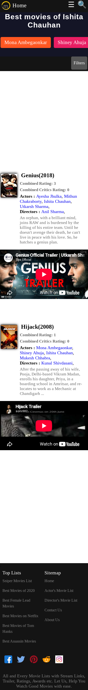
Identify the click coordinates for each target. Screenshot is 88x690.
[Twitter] (21, 659)
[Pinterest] (34, 659)
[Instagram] (59, 659)
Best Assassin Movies (19, 641)
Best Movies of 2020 (18, 590)
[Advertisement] (44, 117)
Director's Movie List (60, 600)
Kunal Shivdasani (57, 363)
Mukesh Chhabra (35, 357)
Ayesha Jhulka (49, 196)
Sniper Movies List (17, 581)
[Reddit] (46, 659)
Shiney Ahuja (32, 352)
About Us (52, 620)
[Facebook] (8, 659)
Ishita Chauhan (57, 201)
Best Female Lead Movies (16, 603)
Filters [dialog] (79, 62)
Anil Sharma (52, 211)
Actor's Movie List (58, 590)
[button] (38, 183)
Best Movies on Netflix (20, 616)
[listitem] (25, 43)
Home (19, 5)
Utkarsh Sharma (34, 206)
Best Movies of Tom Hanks (18, 629)
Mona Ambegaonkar (54, 347)
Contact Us (53, 610)
